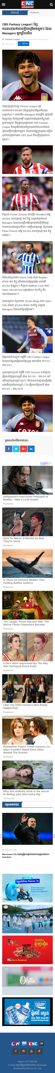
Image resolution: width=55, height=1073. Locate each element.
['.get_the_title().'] (27, 827)
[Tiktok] (39, 1051)
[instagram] (23, 1051)
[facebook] (15, 1051)
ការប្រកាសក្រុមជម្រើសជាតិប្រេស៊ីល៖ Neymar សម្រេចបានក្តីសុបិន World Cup (27, 852)
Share (25, 44)
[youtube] (31, 1051)
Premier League (12, 39)
